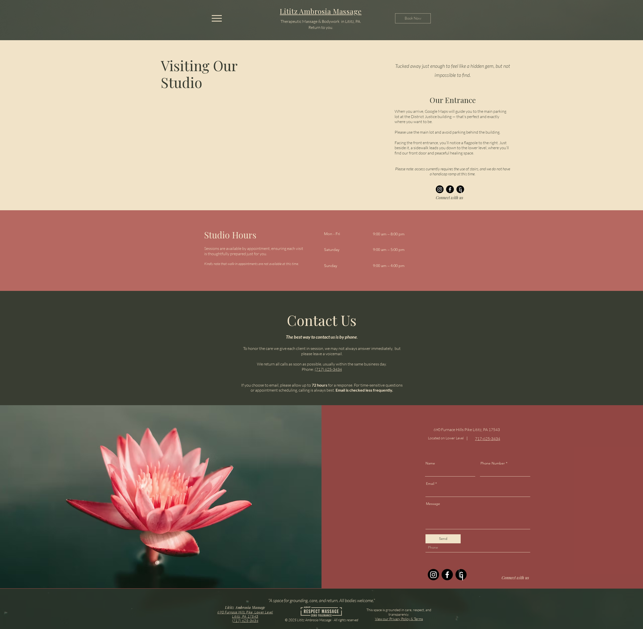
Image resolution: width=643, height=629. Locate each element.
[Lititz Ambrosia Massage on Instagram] (440, 189)
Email (430, 483)
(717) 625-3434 (328, 369)
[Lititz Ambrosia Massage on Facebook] (450, 189)
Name (430, 463)
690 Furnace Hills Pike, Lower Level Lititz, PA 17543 (245, 614)
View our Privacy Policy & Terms (399, 619)
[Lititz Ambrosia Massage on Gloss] (460, 189)
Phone (431, 539)
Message (433, 503)
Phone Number (492, 463)
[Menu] (216, 18)
